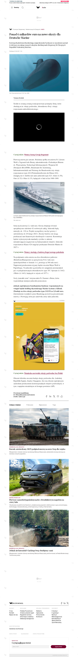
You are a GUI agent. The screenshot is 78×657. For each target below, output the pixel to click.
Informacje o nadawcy (26, 616)
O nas (11, 611)
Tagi (54, 405)
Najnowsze (43, 405)
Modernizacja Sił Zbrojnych (33, 29)
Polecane (29, 405)
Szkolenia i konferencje (16, 629)
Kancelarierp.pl (56, 618)
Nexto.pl (54, 615)
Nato (42, 29)
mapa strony (13, 634)
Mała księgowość (57, 616)
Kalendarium (24, 634)
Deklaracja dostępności (27, 618)
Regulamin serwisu (25, 615)
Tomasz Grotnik (19, 98)
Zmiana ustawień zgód (27, 613)
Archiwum (39, 616)
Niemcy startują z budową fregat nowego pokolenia (44, 252)
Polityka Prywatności (26, 611)
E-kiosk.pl (54, 611)
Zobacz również (15, 405)
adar (44, 8)
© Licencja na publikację (21, 393)
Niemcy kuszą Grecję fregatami (36, 154)
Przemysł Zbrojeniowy (19, 29)
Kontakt (11, 613)
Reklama (39, 611)
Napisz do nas (13, 615)
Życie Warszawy (56, 622)
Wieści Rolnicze (56, 620)
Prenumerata (40, 615)
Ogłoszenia (39, 613)
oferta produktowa (38, 634)
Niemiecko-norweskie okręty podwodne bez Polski (43, 373)
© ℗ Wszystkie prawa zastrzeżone (24, 395)
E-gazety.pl (55, 613)
